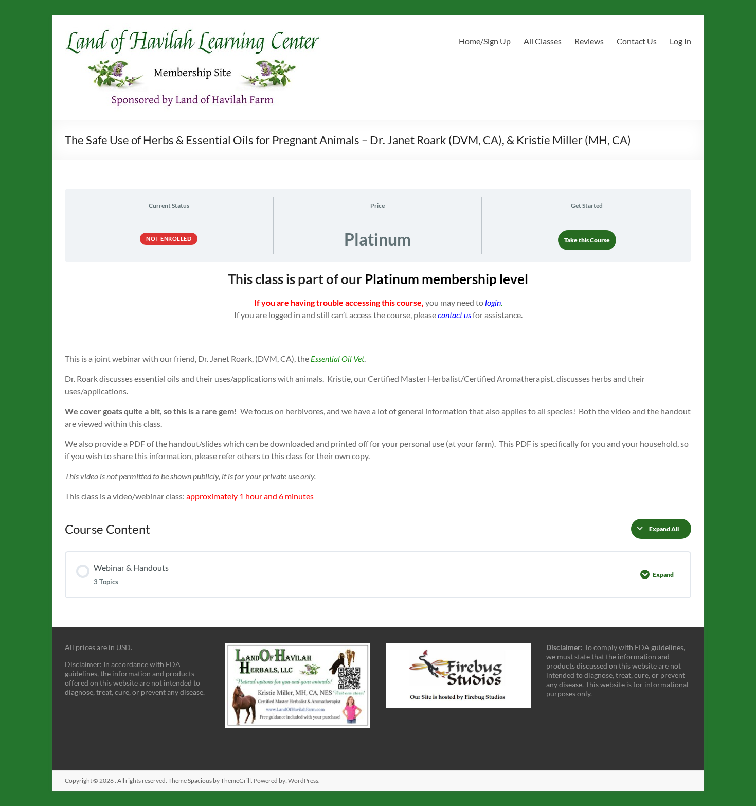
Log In (680, 41)
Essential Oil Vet (337, 358)
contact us (454, 315)
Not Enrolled (168, 238)
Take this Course (587, 240)
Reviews (589, 41)
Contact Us (637, 41)
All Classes (543, 41)
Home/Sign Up (485, 41)
